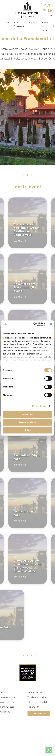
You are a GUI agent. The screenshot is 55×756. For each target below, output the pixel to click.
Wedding (32, 22)
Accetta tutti (27, 414)
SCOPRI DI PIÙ (20, 241)
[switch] (48, 378)
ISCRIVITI (39, 713)
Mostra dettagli (39, 406)
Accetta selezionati (27, 422)
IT (45, 15)
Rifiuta (27, 430)
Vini (7, 22)
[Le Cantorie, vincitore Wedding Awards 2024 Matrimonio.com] (27, 680)
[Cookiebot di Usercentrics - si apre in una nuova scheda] (34, 324)
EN (51, 15)
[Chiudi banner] (51, 324)
